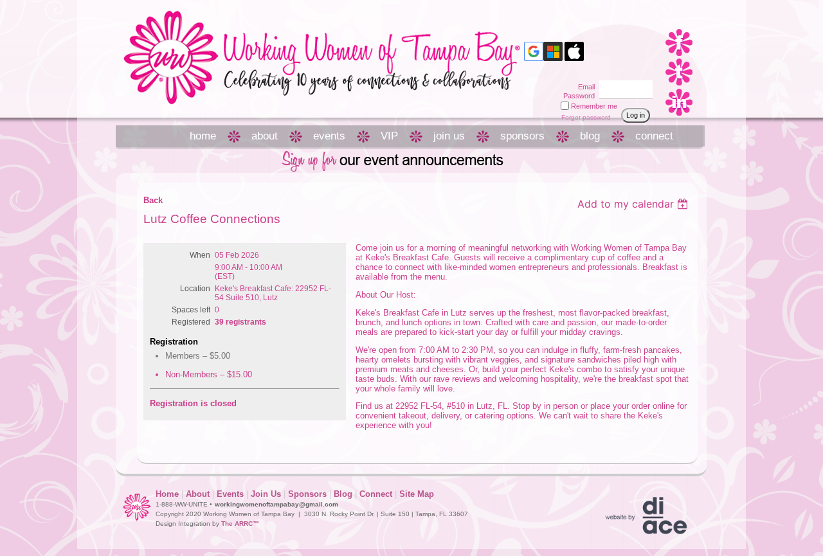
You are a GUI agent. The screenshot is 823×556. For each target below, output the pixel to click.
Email (584, 87)
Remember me (594, 106)
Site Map (416, 494)
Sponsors (307, 494)
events (329, 136)
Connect (375, 494)
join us (449, 136)
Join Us (266, 494)
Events (230, 494)
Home (167, 494)
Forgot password (586, 117)
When (200, 255)
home (203, 136)
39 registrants (240, 322)
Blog (343, 494)
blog (590, 136)
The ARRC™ (240, 523)
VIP (389, 136)
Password (577, 96)
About (198, 494)
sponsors (522, 136)
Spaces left (191, 309)
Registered (191, 322)
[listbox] (634, 203)
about (264, 136)
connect (654, 136)
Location (195, 288)
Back (153, 200)
